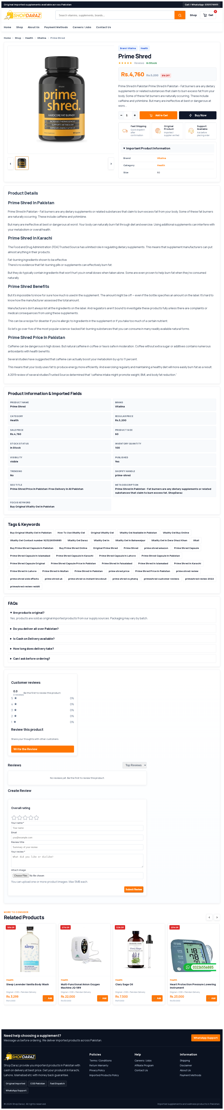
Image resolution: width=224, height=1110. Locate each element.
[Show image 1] (22, 163)
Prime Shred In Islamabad (153, 563)
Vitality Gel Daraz (78, 540)
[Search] (179, 15)
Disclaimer (186, 1065)
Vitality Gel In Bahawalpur (130, 540)
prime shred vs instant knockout (87, 578)
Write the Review (25, 749)
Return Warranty (98, 1065)
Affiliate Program (144, 1065)
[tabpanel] (112, 786)
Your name (17, 822)
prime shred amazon (156, 548)
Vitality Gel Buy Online (176, 532)
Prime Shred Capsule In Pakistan (161, 555)
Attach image (18, 870)
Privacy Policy (97, 1070)
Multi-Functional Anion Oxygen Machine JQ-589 (80, 986)
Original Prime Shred (105, 548)
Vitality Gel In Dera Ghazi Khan (169, 540)
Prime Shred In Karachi (187, 563)
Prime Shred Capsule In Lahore (117, 555)
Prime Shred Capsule (186, 548)
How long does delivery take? (33, 649)
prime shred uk (53, 578)
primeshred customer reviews (161, 578)
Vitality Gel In (101, 540)
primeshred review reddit (25, 586)
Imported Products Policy (104, 1075)
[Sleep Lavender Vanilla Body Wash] (30, 949)
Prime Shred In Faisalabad (117, 563)
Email (14, 832)
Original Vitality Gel (102, 532)
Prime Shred (131, 548)
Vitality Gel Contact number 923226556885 (36, 540)
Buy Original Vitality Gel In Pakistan (31, 532)
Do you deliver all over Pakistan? (36, 629)
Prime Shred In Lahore (23, 571)
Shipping (185, 1060)
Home (7, 27)
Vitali (196, 540)
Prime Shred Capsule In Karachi (74, 555)
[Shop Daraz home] (22, 15)
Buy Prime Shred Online (73, 548)
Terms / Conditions (100, 1060)
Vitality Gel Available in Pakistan (138, 532)
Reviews (139, 63)
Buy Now (200, 115)
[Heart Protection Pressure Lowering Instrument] (193, 949)
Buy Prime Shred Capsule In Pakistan (31, 548)
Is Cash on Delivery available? (34, 639)
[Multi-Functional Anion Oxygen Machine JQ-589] (84, 949)
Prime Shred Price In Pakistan (152, 571)
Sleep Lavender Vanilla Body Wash (27, 984)
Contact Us (103, 27)
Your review (18, 851)
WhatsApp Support (206, 1037)
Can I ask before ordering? (31, 659)
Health (29, 37)
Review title (17, 842)
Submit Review (134, 889)
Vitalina (41, 37)
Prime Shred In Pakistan (23, 211)
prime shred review (187, 571)
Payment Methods (56, 27)
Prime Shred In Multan (55, 571)
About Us (33, 27)
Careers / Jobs (82, 27)
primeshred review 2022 (199, 578)
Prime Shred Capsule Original (27, 563)
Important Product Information (148, 148)
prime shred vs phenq (125, 578)
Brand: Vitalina (128, 48)
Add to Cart (161, 115)
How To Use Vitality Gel (71, 532)
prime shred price (119, 571)
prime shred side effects (24, 578)
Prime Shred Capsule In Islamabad (30, 555)
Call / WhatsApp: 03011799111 (201, 4)
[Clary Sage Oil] (139, 949)
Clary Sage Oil (124, 984)
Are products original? (28, 613)
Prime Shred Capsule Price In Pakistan (73, 563)
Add (48, 998)
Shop (193, 15)
